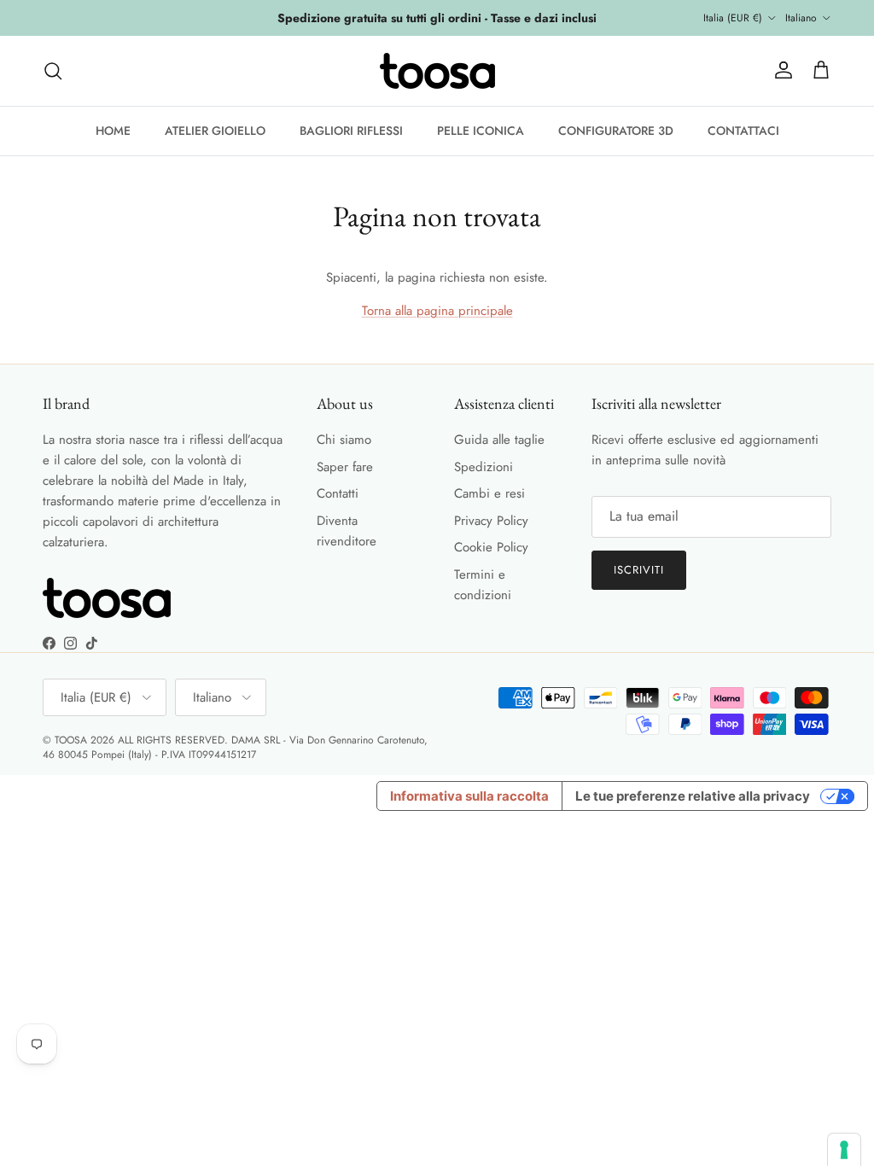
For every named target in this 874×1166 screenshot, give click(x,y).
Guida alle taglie (499, 439)
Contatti (337, 493)
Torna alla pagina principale (437, 310)
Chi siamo (344, 439)
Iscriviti (639, 570)
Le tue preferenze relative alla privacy (692, 796)
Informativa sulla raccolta (469, 796)
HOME (113, 130)
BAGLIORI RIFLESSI (351, 130)
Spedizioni (483, 467)
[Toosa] (437, 71)
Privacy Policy (491, 520)
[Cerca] (53, 71)
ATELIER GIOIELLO (215, 130)
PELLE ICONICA (480, 130)
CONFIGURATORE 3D (615, 130)
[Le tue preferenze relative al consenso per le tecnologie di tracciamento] (844, 1150)
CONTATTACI (743, 130)
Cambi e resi (489, 493)
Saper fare (345, 467)
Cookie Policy (491, 547)
